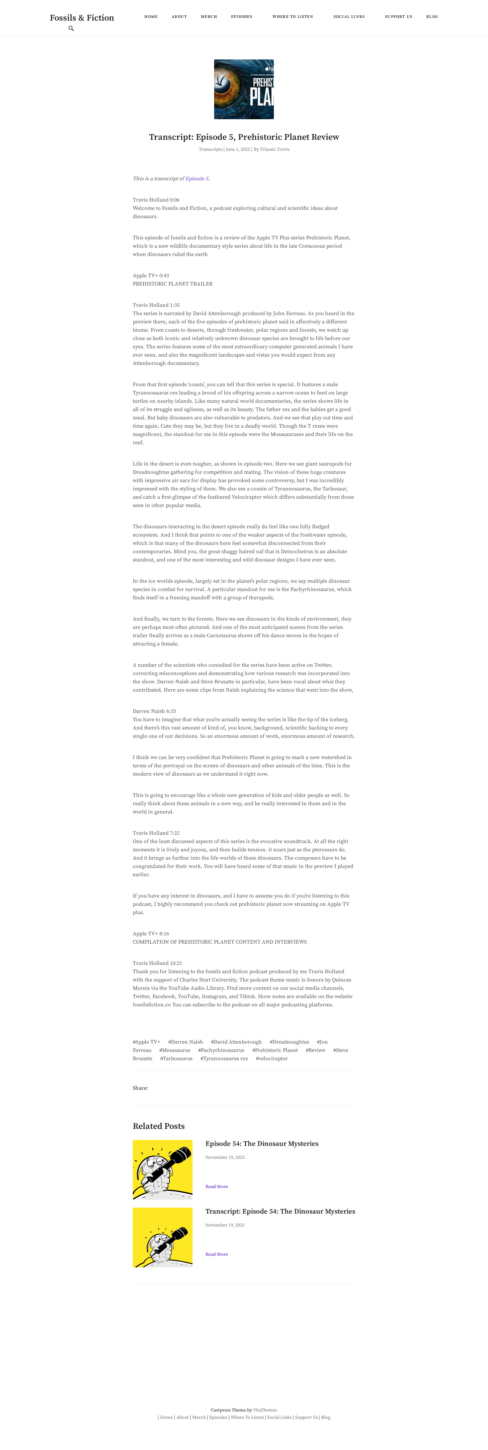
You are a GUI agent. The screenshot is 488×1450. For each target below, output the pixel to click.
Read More (216, 1187)
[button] (255, 18)
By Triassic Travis (271, 149)
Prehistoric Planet (276, 1050)
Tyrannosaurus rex (225, 1058)
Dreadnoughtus (291, 1042)
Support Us (398, 16)
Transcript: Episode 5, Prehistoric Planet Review (244, 137)
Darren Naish (187, 1042)
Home (151, 16)
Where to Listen (293, 16)
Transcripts (210, 149)
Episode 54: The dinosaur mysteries (261, 1144)
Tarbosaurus (178, 1058)
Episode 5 (196, 178)
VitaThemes (265, 1410)
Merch (209, 16)
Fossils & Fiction (82, 18)
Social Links (349, 16)
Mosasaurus (176, 1050)
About (179, 16)
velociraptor (273, 1058)
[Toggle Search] (71, 29)
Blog (432, 16)
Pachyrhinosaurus (222, 1050)
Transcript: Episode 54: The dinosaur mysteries (280, 1211)
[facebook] (153, 1087)
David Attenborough (238, 1042)
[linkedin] (174, 1087)
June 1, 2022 (238, 149)
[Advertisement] (187, 1346)
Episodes (241, 16)
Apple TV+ (147, 1042)
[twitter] (163, 1087)
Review (316, 1050)
